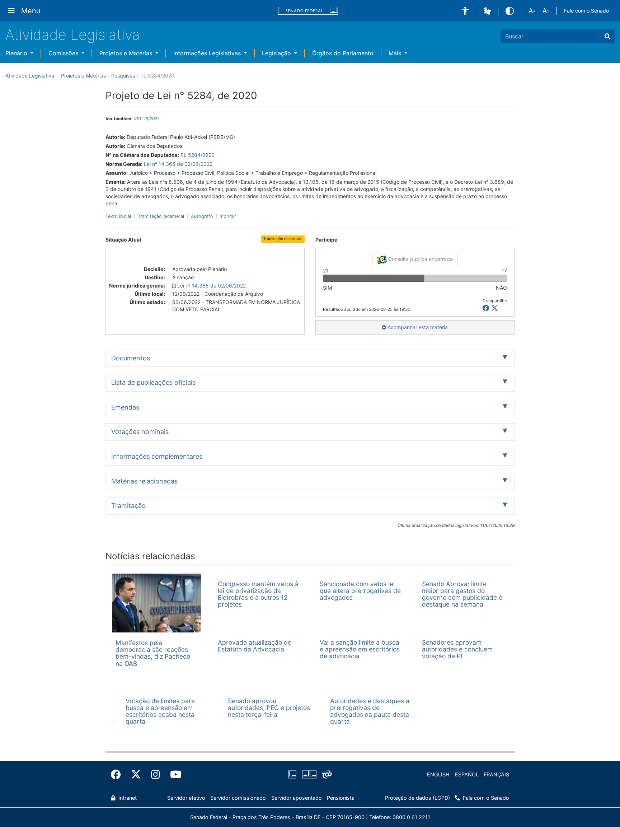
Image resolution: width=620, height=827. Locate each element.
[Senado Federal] (308, 11)
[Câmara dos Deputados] (293, 774)
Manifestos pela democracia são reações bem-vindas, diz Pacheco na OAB (153, 653)
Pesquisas (123, 76)
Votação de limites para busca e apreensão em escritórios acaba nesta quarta (160, 711)
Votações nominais (140, 431)
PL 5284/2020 (197, 155)
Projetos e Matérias (126, 53)
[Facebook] (118, 774)
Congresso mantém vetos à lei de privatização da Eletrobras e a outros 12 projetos (258, 594)
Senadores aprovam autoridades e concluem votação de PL (457, 649)
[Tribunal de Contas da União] (325, 774)
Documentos (130, 358)
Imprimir (227, 216)
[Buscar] (607, 36)
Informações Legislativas (208, 53)
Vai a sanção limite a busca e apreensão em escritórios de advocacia (360, 649)
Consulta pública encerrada (420, 259)
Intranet (127, 798)
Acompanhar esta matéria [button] (417, 327)
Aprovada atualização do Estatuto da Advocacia (254, 646)
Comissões (64, 53)
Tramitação (128, 505)
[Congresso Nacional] (309, 774)
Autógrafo (202, 216)
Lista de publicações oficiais (153, 382)
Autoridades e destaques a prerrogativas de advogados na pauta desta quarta (369, 711)
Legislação (277, 53)
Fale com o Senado (586, 11)
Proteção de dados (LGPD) (417, 798)
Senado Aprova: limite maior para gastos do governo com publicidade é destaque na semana (462, 594)
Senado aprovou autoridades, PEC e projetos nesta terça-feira (269, 708)
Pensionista (340, 798)
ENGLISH (438, 774)
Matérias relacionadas (144, 481)
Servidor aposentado (296, 798)
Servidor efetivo (186, 798)
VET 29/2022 (147, 118)
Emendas (125, 407)
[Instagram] (155, 774)
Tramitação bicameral (160, 216)
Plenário (17, 53)
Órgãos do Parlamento (343, 53)
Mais (396, 53)
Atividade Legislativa (72, 34)
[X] (494, 308)
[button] (465, 11)
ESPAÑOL (467, 774)
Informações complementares (156, 456)
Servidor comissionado (238, 798)
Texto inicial (118, 216)
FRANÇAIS (496, 774)
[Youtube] (173, 774)
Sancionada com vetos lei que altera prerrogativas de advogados (360, 591)
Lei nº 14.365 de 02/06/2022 (178, 164)
